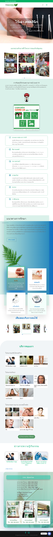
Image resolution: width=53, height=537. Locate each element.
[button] (6, 329)
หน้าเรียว (36, 418)
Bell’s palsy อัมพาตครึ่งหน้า (40, 386)
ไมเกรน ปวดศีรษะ (25, 385)
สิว (6, 430)
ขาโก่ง (36, 366)
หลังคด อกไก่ (23, 366)
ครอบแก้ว (37, 282)
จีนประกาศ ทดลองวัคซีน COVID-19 (41, 462)
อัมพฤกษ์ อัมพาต (10, 385)
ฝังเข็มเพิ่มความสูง (11, 366)
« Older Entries (8, 469)
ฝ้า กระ (22, 418)
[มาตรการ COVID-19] (26, 130)
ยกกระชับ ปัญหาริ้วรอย (26, 430)
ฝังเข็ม (16, 281)
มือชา (21, 398)
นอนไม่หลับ (9, 398)
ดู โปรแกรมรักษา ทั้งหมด (27, 436)
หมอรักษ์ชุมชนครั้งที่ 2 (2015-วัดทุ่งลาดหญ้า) (26, 463)
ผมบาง (8, 418)
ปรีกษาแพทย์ (11, 239)
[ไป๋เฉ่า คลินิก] (28, 524)
